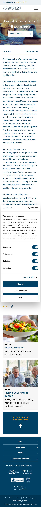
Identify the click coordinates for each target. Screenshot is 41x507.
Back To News (15, 34)
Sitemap (34, 504)
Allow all (20, 284)
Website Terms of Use (12, 498)
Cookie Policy (28, 498)
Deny (20, 297)
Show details (29, 277)
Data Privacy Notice (20, 501)
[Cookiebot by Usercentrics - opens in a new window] (28, 208)
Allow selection (20, 291)
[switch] (35, 254)
